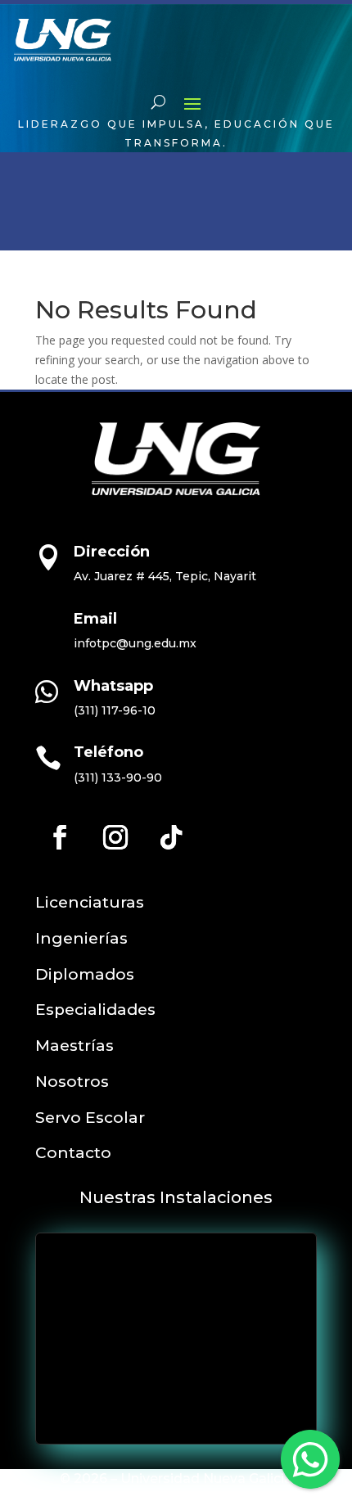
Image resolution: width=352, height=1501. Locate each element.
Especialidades (95, 1009)
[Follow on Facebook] (59, 837)
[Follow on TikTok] (171, 837)
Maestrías (74, 1045)
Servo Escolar (90, 1117)
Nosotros (72, 1081)
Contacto (73, 1152)
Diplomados (84, 974)
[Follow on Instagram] (115, 837)
